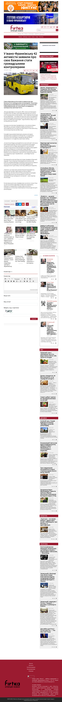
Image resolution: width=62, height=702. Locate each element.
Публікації (25, 36)
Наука (26, 34)
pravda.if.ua (36, 195)
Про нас (31, 663)
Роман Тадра (50, 282)
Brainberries (9, 224)
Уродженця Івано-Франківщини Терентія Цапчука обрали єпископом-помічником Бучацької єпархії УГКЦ (48, 493)
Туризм (36, 34)
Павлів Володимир (52, 301)
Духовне (41, 34)
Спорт (37, 36)
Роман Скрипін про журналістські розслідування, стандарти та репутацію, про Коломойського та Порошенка (48, 77)
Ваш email (7, 302)
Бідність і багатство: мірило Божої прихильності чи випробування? (52, 287)
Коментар (7, 276)
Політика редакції (31, 667)
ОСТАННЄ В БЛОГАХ (49, 256)
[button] (5, 279)
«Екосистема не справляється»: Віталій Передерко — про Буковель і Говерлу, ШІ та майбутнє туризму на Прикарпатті (48, 117)
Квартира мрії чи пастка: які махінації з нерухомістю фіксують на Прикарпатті (48, 145)
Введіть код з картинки (11, 308)
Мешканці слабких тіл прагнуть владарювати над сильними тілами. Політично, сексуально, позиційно (51, 267)
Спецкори (31, 671)
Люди (19, 34)
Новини (20, 36)
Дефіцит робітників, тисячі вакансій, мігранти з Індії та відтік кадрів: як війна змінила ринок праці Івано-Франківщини (48, 229)
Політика (41, 36)
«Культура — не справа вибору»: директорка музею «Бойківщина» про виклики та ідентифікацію (48, 522)
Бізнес (33, 36)
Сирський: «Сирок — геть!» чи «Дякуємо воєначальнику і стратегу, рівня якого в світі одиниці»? (52, 330)
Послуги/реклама (31, 669)
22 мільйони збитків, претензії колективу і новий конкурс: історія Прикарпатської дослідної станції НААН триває (48, 172)
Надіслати (34, 319)
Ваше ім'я (7, 296)
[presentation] (5, 279)
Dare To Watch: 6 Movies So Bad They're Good (20, 235)
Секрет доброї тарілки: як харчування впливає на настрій (48, 398)
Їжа (23, 34)
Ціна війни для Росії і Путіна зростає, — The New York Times (47, 630)
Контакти (31, 665)
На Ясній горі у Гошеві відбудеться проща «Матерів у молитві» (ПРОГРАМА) (47, 423)
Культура (31, 34)
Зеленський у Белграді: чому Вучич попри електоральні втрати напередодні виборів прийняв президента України (48, 577)
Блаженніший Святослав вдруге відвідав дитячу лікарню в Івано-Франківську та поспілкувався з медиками (48, 446)
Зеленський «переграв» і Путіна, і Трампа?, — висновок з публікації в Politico (48, 604)
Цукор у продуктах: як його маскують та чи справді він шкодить (47, 377)
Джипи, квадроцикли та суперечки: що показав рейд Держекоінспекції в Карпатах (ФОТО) (48, 90)
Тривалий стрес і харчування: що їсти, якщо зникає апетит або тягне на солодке (48, 355)
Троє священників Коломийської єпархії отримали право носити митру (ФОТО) (48, 470)
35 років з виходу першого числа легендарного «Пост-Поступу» (52, 306)
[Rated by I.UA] (31, 676)
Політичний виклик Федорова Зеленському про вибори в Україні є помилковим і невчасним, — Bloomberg (48, 550)
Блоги (29, 36)
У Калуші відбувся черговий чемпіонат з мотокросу (30, 260)
